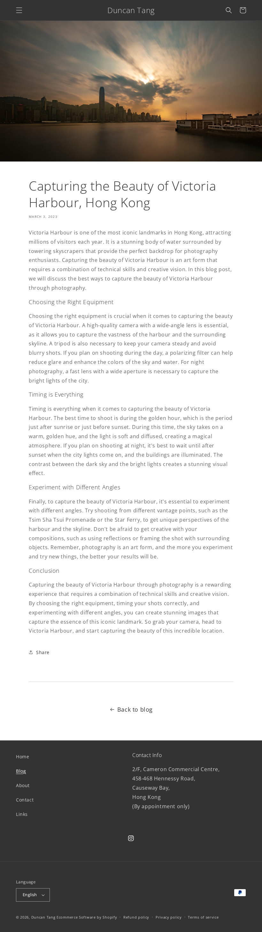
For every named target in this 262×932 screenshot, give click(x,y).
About (23, 785)
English (30, 894)
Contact (25, 800)
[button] (19, 10)
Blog (21, 771)
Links (22, 814)
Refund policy (136, 917)
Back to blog (135, 709)
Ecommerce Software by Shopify (87, 917)
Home (22, 757)
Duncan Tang (43, 917)
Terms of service (203, 917)
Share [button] (43, 652)
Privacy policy (169, 917)
